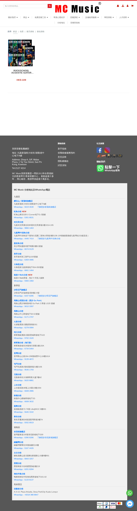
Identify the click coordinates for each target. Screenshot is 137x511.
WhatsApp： (19, 495)
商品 (25, 17)
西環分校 (17, 463)
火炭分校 (17, 321)
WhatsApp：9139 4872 (24, 359)
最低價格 (40, 31)
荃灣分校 (17, 353)
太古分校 (17, 453)
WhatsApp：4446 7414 (24, 238)
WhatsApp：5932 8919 (24, 422)
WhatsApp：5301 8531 (24, 217)
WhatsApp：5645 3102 (24, 412)
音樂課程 (74, 17)
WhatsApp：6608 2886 (24, 391)
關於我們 (12, 17)
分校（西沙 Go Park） (33, 300)
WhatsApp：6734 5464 (24, 349)
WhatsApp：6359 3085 (24, 260)
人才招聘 (123, 17)
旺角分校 (17, 211)
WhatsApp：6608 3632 (24, 401)
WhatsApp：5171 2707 (24, 317)
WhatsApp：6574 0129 (24, 249)
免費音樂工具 (40, 17)
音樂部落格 (75, 23)
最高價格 (30, 31)
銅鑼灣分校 (18, 442)
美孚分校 (17, 254)
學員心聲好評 (59, 17)
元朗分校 (17, 374)
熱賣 (22, 31)
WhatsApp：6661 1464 (24, 270)
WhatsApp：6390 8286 (24, 437)
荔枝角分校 (18, 243)
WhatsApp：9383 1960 (24, 281)
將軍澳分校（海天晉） (23, 343)
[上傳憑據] (123, 6)
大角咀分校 (18, 264)
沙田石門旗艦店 (20, 290)
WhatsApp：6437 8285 (24, 296)
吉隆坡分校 (18, 489)
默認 (15, 31)
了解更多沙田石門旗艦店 (47, 296)
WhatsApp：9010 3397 (24, 306)
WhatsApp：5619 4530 (24, 207)
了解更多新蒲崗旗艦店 (46, 207)
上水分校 (17, 385)
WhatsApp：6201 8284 (24, 469)
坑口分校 (17, 332)
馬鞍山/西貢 (19, 300)
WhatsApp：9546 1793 (24, 370)
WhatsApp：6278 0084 (24, 327)
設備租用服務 (91, 17)
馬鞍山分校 (18, 311)
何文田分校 (18, 222)
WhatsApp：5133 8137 (24, 480)
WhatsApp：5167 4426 (24, 448)
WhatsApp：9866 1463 (24, 228)
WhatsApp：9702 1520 (24, 338)
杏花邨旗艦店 (19, 432)
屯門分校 (17, 364)
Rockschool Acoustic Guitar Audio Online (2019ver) (21, 72)
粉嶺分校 (17, 395)
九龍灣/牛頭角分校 (21, 233)
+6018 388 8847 (31, 495)
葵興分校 (17, 406)
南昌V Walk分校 (20, 275)
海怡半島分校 (19, 474)
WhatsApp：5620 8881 (24, 380)
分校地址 (61, 23)
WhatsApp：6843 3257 (24, 459)
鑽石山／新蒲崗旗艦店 (23, 201)
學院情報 (108, 17)
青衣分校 (17, 416)
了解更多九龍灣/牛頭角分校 (48, 238)
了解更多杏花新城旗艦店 (47, 437)
